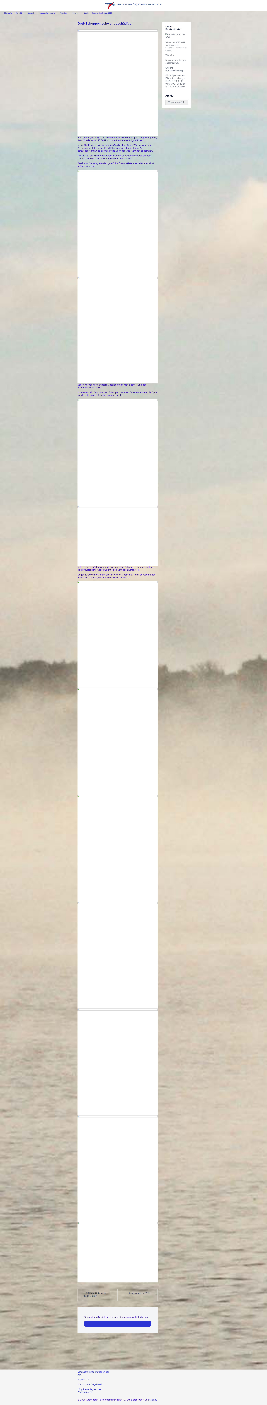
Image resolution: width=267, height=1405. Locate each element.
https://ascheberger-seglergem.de (176, 61)
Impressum (83, 1379)
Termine (63, 13)
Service (75, 13)
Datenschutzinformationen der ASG (93, 1373)
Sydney (153, 1399)
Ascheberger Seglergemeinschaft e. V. (139, 4)
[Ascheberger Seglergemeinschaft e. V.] (110, 5)
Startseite (8, 13)
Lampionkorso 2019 (139, 1293)
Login (86, 13)
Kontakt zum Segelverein (90, 1384)
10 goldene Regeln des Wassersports (89, 1390)
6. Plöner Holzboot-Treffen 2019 (95, 1294)
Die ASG (19, 13)
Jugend (31, 13)
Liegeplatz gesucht (47, 13)
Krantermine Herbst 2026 (102, 13)
